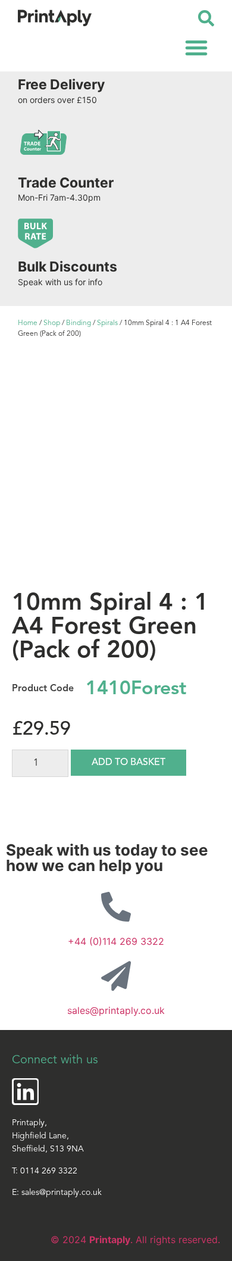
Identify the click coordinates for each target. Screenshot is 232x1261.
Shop (51, 323)
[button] (196, 47)
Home (27, 323)
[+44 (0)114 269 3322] (116, 907)
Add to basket (128, 762)
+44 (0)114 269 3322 (116, 941)
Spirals (107, 323)
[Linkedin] (25, 1091)
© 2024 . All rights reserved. (135, 1240)
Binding (78, 323)
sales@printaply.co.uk (116, 1010)
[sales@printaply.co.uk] (116, 976)
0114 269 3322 (48, 1171)
